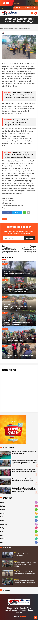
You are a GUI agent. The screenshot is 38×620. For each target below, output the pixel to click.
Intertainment (3, 524)
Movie (1, 531)
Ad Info (29, 608)
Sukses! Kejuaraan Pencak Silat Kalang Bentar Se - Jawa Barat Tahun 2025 (24, 453)
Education (2, 513)
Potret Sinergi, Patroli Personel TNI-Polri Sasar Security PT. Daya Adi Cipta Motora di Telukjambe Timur (18, 154)
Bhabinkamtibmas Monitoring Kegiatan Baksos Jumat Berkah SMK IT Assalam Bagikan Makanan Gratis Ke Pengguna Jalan (24, 490)
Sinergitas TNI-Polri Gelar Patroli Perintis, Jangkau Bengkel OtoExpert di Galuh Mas (17, 122)
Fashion (2, 521)
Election (2, 517)
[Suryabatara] (19, 604)
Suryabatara (23, 616)
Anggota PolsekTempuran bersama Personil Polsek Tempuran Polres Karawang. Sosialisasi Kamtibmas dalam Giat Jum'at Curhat (24, 462)
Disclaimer (30, 610)
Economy (2, 510)
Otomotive (2, 539)
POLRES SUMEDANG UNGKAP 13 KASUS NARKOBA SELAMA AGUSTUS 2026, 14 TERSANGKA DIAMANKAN (19, 291)
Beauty (2, 502)
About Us (16, 608)
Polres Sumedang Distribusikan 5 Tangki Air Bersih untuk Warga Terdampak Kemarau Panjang (19, 340)
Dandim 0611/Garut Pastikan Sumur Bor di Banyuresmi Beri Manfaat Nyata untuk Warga (18, 323)
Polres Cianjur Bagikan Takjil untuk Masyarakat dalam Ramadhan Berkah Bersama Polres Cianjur (24, 471)
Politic (1, 542)
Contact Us (23, 608)
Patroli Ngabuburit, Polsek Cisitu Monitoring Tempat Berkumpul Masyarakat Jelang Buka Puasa (24, 480)
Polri (11, 219)
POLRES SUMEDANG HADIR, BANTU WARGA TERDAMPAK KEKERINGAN (18, 356)
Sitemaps (9, 608)
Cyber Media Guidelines (11, 610)
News (1, 535)
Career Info (19, 612)
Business (2, 506)
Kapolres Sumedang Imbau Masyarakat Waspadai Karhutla (17, 274)
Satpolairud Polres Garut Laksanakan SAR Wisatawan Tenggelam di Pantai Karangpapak (18, 307)
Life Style (2, 528)
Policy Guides (22, 610)
